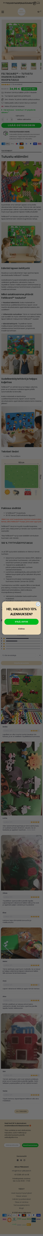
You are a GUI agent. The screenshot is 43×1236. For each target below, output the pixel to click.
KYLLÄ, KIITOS (21, 621)
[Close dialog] (38, 604)
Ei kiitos (21, 629)
